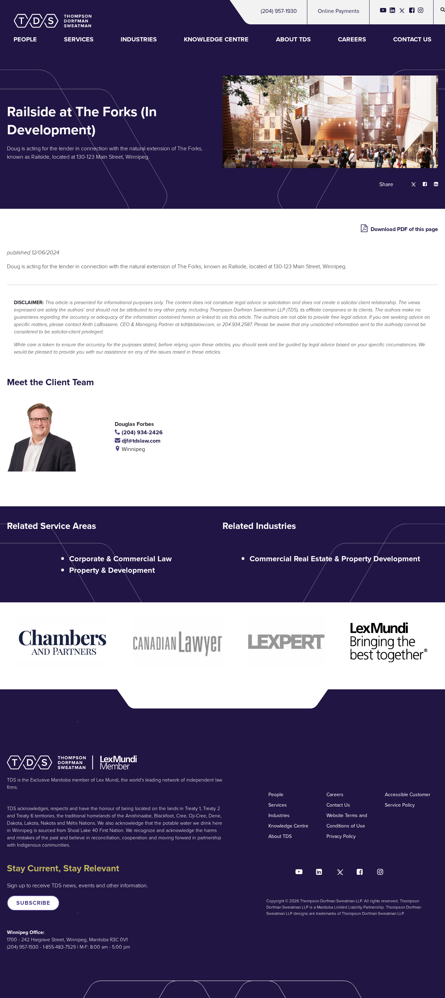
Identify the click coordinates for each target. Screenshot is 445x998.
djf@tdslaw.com (140, 441)
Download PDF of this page (403, 229)
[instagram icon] (420, 12)
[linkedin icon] (392, 12)
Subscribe (33, 903)
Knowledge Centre (216, 39)
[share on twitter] (410, 184)
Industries (139, 39)
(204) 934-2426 (141, 432)
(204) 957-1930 (279, 11)
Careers (352, 39)
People (25, 39)
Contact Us (412, 39)
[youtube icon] (383, 12)
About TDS (293, 39)
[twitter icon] (402, 12)
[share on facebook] (421, 184)
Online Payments (338, 11)
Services (79, 39)
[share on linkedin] (432, 184)
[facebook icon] (411, 12)
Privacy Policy (341, 836)
